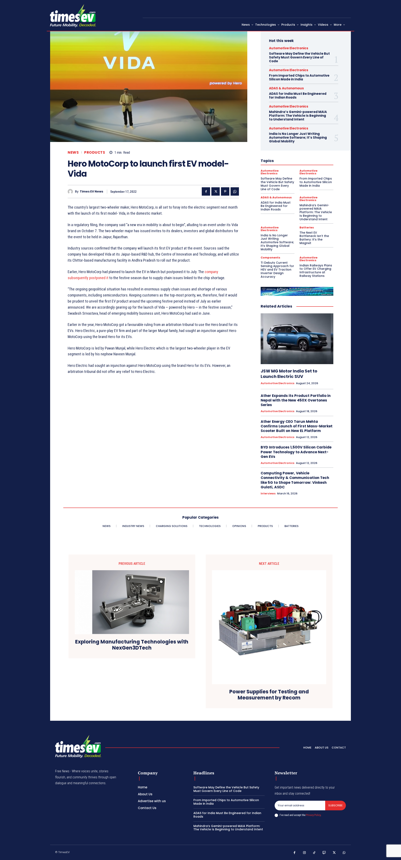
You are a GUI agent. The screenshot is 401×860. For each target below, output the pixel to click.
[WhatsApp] (235, 191)
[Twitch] (324, 853)
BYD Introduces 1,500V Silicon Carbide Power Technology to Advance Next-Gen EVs (296, 452)
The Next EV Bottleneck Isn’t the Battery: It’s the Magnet (314, 238)
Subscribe (335, 805)
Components (270, 257)
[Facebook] (206, 191)
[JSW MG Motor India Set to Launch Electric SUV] (297, 338)
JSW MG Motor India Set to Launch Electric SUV (289, 373)
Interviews (268, 493)
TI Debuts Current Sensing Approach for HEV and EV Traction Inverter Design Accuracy (277, 270)
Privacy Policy (313, 815)
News (73, 152)
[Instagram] (304, 853)
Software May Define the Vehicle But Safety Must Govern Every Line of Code (299, 57)
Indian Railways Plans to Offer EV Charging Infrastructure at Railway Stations (315, 270)
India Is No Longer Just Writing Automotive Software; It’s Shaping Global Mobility (298, 137)
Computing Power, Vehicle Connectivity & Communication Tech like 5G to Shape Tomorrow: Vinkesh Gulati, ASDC (295, 480)
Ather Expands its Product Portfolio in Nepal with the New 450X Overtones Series (296, 400)
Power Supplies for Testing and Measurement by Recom (269, 695)
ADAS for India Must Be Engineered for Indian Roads (297, 95)
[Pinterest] (225, 191)
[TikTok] (314, 853)
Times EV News (91, 191)
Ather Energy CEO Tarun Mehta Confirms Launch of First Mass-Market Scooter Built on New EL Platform (296, 426)
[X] (215, 191)
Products (94, 152)
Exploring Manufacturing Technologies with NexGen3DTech (131, 645)
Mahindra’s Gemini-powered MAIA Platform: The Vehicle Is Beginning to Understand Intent (298, 116)
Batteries (306, 227)
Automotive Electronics (288, 48)
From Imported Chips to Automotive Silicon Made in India (299, 77)
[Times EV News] (71, 191)
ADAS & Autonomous (286, 88)
